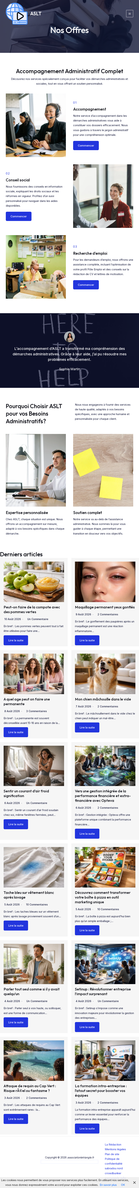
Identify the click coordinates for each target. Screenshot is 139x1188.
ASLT (35, 14)
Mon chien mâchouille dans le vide (103, 699)
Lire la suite (15, 640)
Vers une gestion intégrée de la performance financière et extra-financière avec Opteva (103, 796)
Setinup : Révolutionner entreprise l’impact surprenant (103, 991)
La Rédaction (113, 1144)
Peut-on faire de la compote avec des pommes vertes (32, 609)
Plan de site (112, 1154)
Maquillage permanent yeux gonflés (105, 607)
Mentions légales (115, 1149)
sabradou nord (114, 1168)
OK (123, 1185)
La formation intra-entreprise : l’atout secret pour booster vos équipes (101, 1091)
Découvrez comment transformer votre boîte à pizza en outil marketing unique (102, 897)
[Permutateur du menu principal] (129, 13)
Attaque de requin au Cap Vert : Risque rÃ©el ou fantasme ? (30, 1088)
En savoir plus (108, 1185)
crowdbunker (113, 1173)
